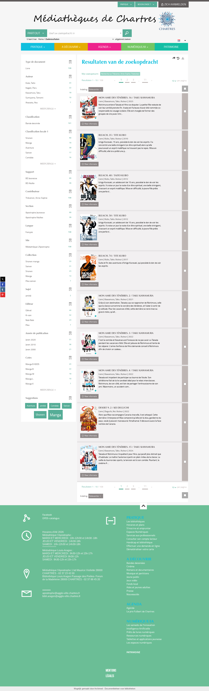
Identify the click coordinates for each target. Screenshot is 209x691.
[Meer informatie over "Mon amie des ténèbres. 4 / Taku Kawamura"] (88, 380)
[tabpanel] (104, 279)
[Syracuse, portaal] (104, 21)
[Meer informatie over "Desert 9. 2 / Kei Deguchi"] (88, 419)
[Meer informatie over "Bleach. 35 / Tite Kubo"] (88, 147)
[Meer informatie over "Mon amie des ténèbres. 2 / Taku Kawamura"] (88, 306)
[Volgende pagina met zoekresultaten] (152, 80)
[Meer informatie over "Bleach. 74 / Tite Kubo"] (88, 267)
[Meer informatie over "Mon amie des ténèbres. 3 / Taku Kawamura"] (88, 343)
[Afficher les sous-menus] (131, 4)
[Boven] (143, 506)
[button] (48, 68)
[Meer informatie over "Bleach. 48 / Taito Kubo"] (88, 187)
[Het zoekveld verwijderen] (121, 33)
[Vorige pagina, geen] (115, 80)
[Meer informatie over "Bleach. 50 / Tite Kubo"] (88, 227)
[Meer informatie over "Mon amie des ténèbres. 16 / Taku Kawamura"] (88, 107)
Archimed (98, 688)
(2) (47, 108)
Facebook (47, 514)
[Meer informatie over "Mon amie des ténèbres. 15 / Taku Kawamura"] (88, 458)
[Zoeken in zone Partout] (127, 33)
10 (173, 80)
